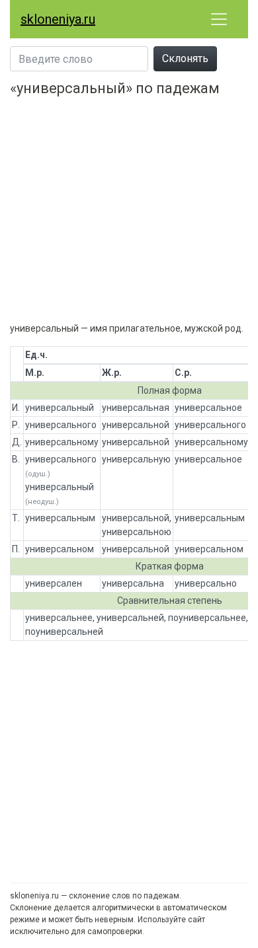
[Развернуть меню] (218, 19)
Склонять (185, 58)
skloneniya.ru (58, 19)
